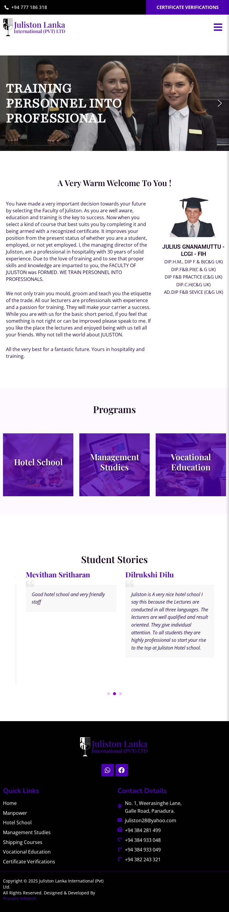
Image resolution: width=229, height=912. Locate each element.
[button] (218, 27)
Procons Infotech (19, 898)
